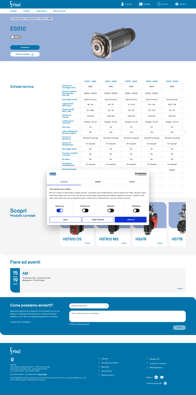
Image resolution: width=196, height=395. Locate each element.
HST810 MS (109, 239)
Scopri (87, 243)
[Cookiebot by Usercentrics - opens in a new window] (137, 174)
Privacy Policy (42, 374)
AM (25, 273)
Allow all (130, 220)
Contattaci (25, 47)
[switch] (85, 210)
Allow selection (98, 220)
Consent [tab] (64, 182)
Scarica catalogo (23, 54)
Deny (65, 220)
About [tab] (132, 182)
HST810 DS (72, 239)
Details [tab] (98, 182)
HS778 (177, 239)
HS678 (141, 239)
